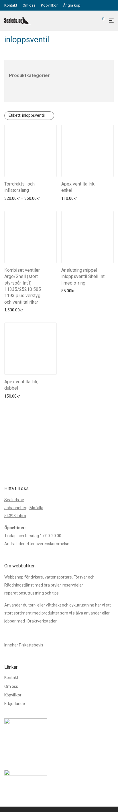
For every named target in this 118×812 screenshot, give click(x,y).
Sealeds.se (14, 499)
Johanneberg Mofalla (23, 507)
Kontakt (10, 5)
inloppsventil (27, 115)
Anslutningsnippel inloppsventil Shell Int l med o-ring (83, 276)
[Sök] (94, 21)
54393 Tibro (15, 515)
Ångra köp (71, 5)
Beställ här (12, 198)
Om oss (29, 5)
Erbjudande (14, 703)
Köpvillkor (49, 5)
